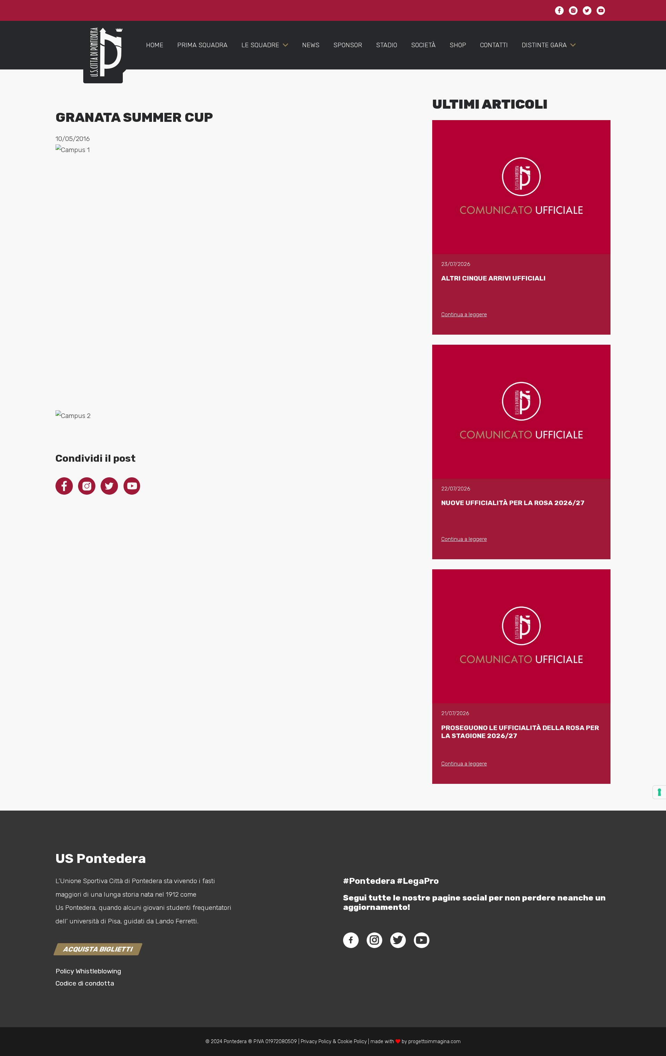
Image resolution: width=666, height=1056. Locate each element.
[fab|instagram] (374, 940)
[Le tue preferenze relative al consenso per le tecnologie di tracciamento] (659, 792)
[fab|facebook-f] (351, 940)
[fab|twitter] (398, 940)
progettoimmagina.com (434, 1042)
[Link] (103, 59)
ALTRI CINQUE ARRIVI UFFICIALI (493, 278)
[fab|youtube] (421, 940)
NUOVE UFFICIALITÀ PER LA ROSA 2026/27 (512, 503)
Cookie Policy (352, 1042)
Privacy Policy (315, 1042)
